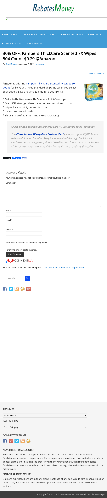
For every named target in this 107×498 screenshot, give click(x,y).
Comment (11, 182)
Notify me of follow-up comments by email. (26, 242)
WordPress (93, 494)
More (24, 158)
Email (9, 219)
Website (9, 229)
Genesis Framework (77, 494)
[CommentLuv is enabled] (20, 262)
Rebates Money (53, 8)
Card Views (60, 494)
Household (39, 64)
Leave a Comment (96, 73)
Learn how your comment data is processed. (63, 267)
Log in (102, 494)
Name (9, 210)
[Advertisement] (16, 352)
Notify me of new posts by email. (21, 249)
